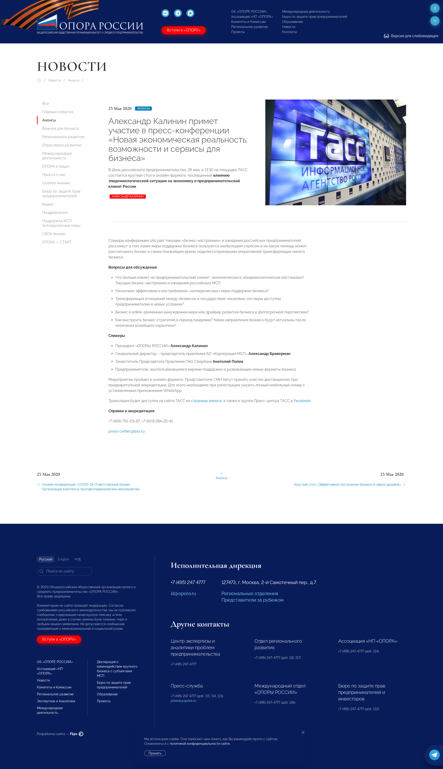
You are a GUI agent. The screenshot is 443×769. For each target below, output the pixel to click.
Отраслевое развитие (61, 145)
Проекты (238, 32)
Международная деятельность (306, 11)
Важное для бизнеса (60, 128)
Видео (48, 204)
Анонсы (73, 80)
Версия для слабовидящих (414, 36)
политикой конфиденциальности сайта (200, 743)
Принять (155, 753)
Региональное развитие (249, 27)
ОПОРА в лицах (55, 166)
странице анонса (206, 401)
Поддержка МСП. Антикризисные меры (61, 223)
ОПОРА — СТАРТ (57, 242)
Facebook (302, 401)
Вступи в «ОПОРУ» (184, 30)
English (63, 559)
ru (435, 20)
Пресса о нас (54, 175)
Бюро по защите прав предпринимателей (314, 16)
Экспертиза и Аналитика (56, 701)
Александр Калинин (128, 196)
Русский (45, 559)
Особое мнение (56, 183)
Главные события (57, 112)
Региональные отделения (250, 593)
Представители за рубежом (253, 600)
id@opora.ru (183, 593)
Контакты (289, 32)
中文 (78, 559)
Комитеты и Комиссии (248, 22)
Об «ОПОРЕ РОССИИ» (249, 11)
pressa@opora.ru (183, 700)
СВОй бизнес (54, 234)
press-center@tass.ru (126, 431)
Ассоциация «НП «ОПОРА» (252, 16)
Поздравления (55, 212)
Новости (288, 27)
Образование (292, 22)
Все (45, 103)
